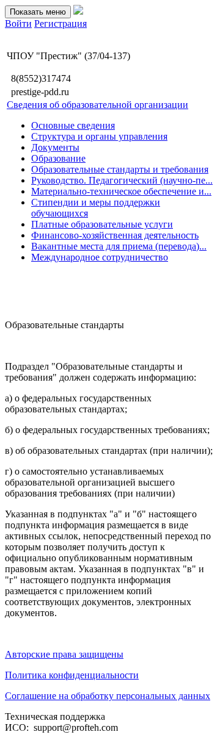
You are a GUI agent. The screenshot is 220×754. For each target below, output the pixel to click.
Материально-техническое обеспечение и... (121, 191)
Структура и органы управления (99, 136)
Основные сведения (73, 125)
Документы (55, 147)
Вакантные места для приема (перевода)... (119, 246)
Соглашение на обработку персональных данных (107, 696)
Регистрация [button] (60, 23)
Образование (58, 158)
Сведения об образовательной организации (97, 104)
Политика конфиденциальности (72, 675)
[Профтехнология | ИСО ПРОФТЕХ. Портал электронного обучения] (78, 11)
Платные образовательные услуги (102, 224)
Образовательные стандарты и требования (119, 169)
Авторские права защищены (64, 654)
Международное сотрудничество (99, 257)
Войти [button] (18, 23)
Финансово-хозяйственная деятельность (115, 235)
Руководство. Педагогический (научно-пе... (122, 180)
